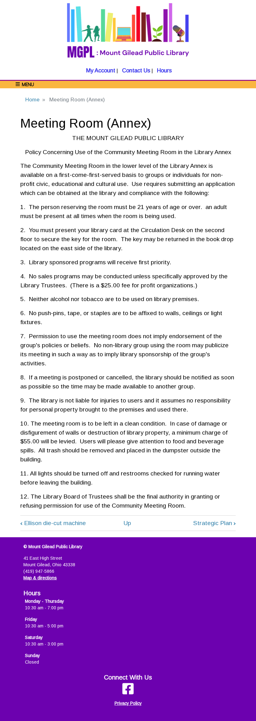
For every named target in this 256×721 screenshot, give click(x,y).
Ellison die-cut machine (53, 523)
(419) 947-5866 (38, 571)
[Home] (128, 33)
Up (127, 523)
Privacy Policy (128, 703)
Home (32, 100)
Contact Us (135, 70)
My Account (100, 70)
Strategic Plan (214, 523)
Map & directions (40, 577)
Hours (163, 70)
